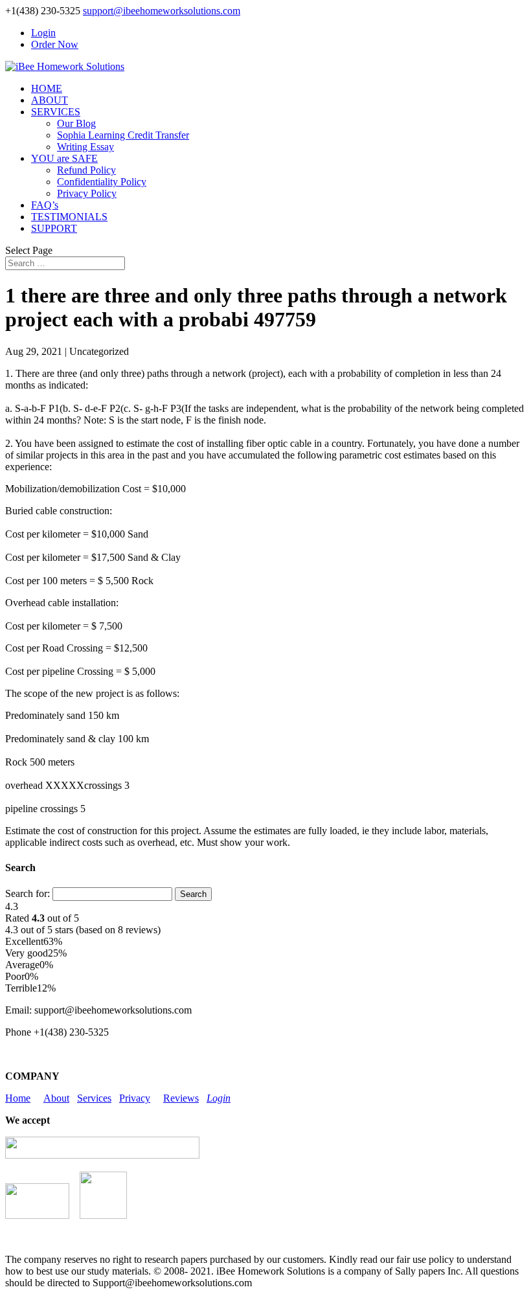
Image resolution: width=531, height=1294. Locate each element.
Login (43, 32)
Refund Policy (86, 170)
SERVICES (55, 111)
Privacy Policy (87, 193)
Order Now (54, 44)
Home (17, 1098)
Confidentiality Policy (101, 181)
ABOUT (49, 100)
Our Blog (76, 123)
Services (94, 1098)
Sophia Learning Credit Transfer (123, 135)
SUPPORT (54, 228)
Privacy (134, 1098)
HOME (46, 88)
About (56, 1098)
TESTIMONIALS (69, 216)
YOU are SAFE (64, 158)
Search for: (27, 893)
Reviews (181, 1098)
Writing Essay (85, 146)
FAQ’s (44, 204)
